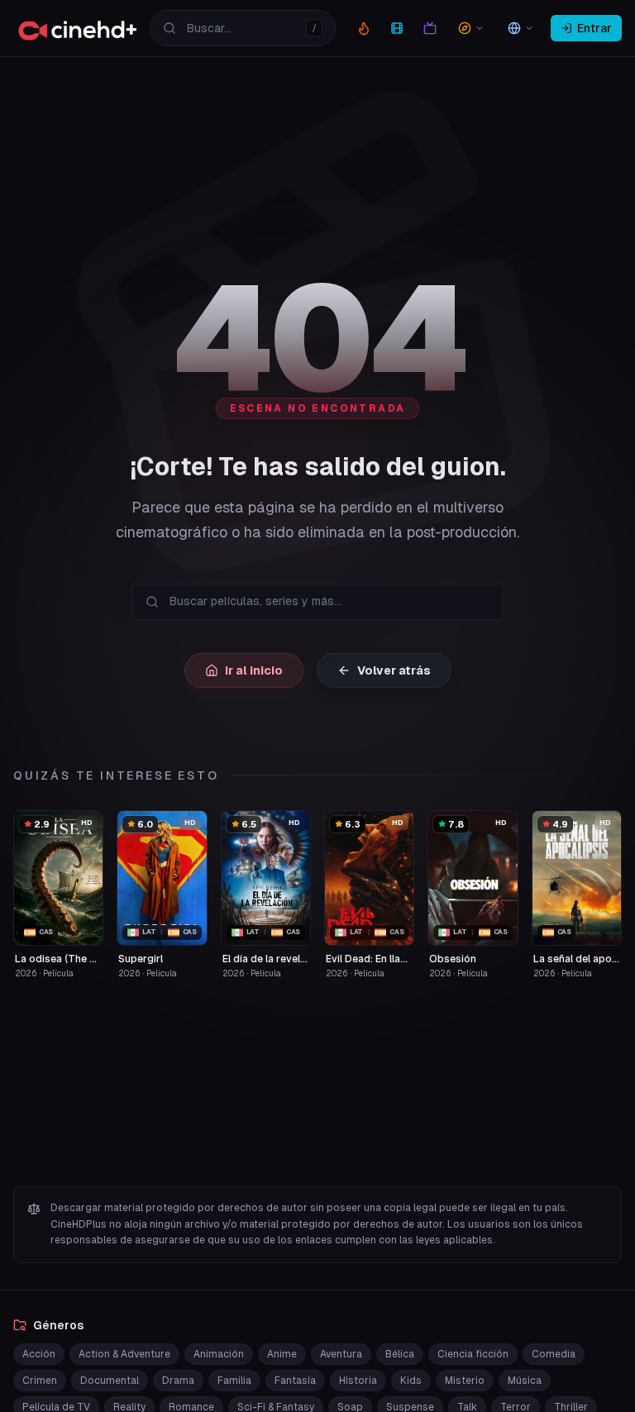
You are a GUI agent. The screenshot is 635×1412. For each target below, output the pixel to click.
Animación (218, 1354)
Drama (178, 1380)
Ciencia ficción (472, 1354)
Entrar (594, 28)
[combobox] (243, 28)
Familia (234, 1380)
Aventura (341, 1354)
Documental (109, 1380)
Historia (358, 1380)
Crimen (39, 1380)
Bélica (399, 1354)
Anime (282, 1354)
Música (525, 1380)
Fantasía (295, 1380)
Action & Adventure (124, 1354)
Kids (411, 1380)
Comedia (553, 1354)
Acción (38, 1354)
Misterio (465, 1380)
